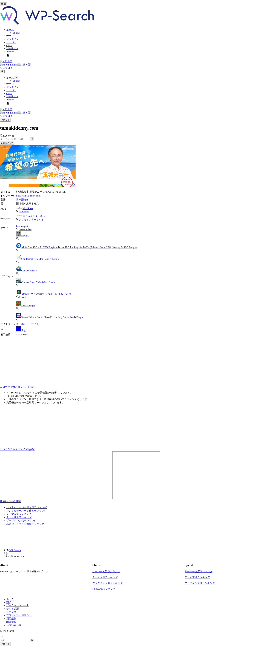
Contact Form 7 (29, 270)
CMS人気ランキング (103, 589)
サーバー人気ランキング (106, 571)
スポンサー (12, 612)
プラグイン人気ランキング (21, 520)
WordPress (28, 208)
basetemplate (22, 226)
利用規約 (11, 618)
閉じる (6, 119)
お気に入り (7, 143)
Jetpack (22, 297)
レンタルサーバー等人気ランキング (26, 507)
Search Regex (28, 305)
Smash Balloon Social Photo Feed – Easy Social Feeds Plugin (52, 317)
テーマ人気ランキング (18, 514)
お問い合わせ (13, 625)
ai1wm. (25, 235)
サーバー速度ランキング (198, 571)
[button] (136, 637)
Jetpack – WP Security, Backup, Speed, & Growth (46, 294)
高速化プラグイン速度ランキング (25, 524)
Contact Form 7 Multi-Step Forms (38, 282)
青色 (23, 330)
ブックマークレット (17, 605)
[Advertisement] (66, 359)
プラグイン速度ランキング (200, 583)
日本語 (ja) (22, 199)
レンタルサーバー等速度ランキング (26, 510)
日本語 (8, 61)
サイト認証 (12, 608)
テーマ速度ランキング (18, 517)
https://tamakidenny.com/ (28, 195)
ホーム (10, 599)
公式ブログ (6, 68)
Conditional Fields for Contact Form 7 (40, 259)
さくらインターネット (35, 216)
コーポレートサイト (27, 324)
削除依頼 (11, 621)
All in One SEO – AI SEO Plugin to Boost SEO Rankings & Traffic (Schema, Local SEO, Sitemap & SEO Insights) (79, 247)
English (13, 64)
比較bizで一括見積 (10, 501)
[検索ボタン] (2, 71)
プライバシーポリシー (18, 615)
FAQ (8, 602)
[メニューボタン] (3, 4)
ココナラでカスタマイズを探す (17, 386)
